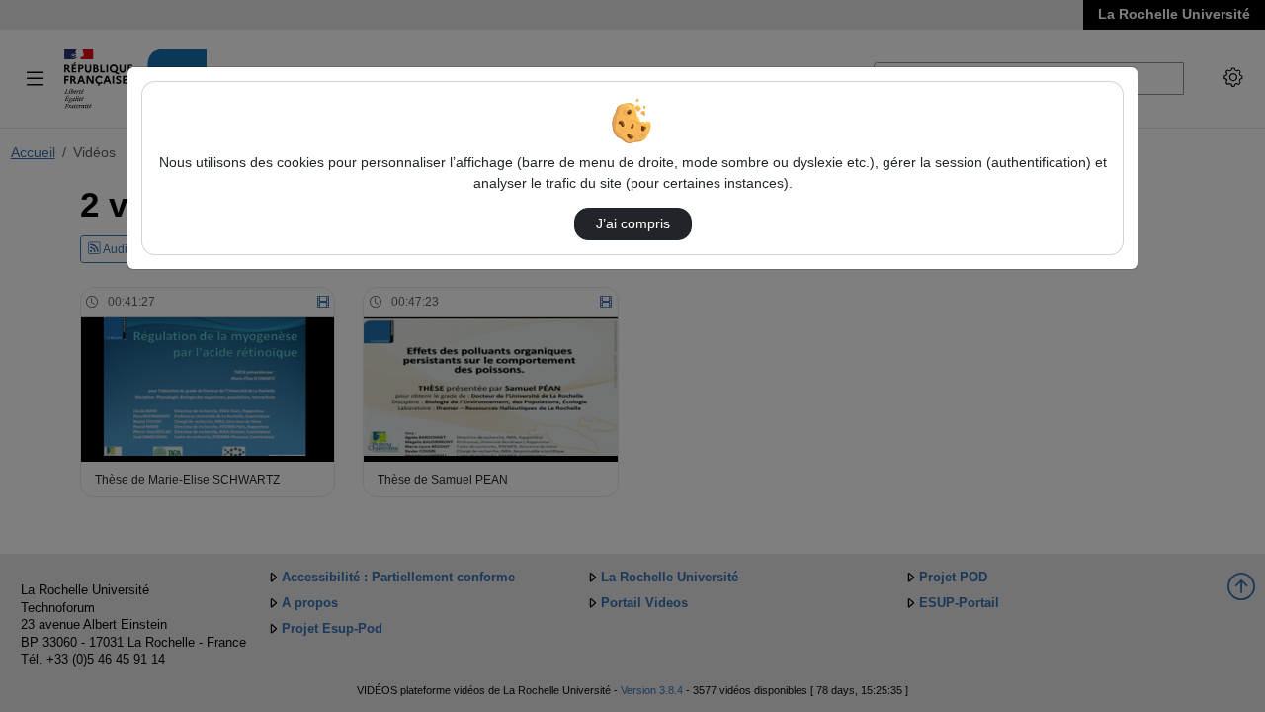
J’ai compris (633, 223)
